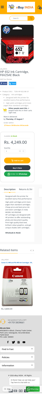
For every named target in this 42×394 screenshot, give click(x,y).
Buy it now (17, 168)
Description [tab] (10, 189)
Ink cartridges (16, 94)
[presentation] (31, 250)
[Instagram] (18, 342)
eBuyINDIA (3, 69)
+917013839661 (16, 322)
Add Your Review (6, 79)
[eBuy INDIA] (21, 7)
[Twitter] (13, 342)
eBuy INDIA (5, 260)
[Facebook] (8, 342)
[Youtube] (24, 342)
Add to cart (18, 160)
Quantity (7, 148)
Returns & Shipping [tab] (28, 189)
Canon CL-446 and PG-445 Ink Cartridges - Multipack (17, 263)
